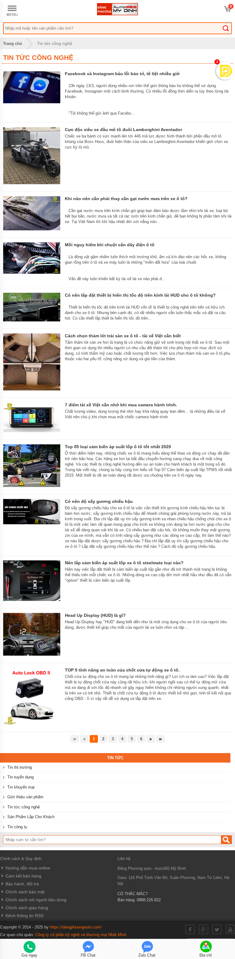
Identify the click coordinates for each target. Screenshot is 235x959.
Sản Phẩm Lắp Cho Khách (30, 816)
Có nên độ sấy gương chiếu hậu (99, 501)
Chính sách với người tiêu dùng (35, 899)
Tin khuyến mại (21, 787)
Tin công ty (17, 827)
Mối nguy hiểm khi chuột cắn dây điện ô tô (110, 244)
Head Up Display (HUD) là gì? (95, 615)
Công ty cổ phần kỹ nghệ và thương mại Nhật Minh (80, 934)
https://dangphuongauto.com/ (76, 927)
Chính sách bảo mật (24, 891)
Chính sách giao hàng (26, 907)
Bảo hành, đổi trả (21, 883)
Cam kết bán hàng (22, 875)
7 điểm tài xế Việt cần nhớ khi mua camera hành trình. (121, 404)
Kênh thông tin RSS (23, 915)
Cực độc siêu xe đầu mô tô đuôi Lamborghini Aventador (123, 129)
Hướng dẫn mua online (27, 868)
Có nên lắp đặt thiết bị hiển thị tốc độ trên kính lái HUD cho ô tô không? (140, 295)
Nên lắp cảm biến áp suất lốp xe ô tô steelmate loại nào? (124, 562)
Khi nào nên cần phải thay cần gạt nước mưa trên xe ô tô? (126, 198)
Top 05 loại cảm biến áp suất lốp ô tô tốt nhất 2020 (118, 446)
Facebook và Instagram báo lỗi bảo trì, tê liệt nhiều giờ (122, 73)
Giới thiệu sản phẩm (25, 797)
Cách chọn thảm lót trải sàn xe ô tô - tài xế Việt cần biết (123, 335)
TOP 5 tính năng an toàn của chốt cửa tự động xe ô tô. (122, 670)
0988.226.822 (149, 900)
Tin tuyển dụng (20, 777)
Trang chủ (12, 43)
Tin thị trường (19, 767)
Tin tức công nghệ (54, 43)
